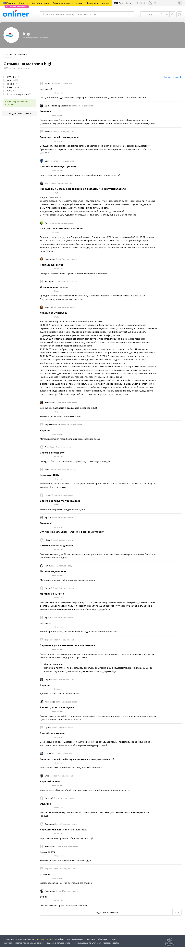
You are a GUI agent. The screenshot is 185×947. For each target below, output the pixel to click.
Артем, (48, 223)
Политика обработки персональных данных (23, 943)
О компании (8, 939)
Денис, (48, 83)
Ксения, (48, 131)
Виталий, (49, 798)
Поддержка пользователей (58, 943)
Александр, (50, 259)
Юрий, (48, 540)
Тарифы (49, 939)
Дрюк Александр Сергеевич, (58, 105)
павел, (48, 753)
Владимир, (50, 824)
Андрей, (49, 588)
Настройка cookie (111, 943)
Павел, (48, 495)
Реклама (40, 939)
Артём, (48, 617)
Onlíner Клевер (126, 3)
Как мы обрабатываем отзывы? (16, 103)
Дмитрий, (49, 307)
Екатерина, (50, 281)
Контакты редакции (25, 939)
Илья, (47, 183)
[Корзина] (179, 14)
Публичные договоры (107, 939)
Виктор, (49, 161)
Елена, (48, 775)
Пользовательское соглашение (80, 939)
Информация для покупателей (87, 943)
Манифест (59, 939)
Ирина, (48, 727)
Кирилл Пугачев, (53, 424)
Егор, (47, 447)
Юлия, (48, 565)
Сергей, (48, 639)
